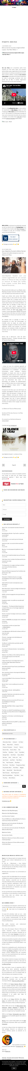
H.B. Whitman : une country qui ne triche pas (12, 539)
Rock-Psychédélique (8, 775)
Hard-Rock (13, 754)
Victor (10, 1014)
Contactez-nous (6, 801)
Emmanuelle (16, 1014)
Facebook (16, 934)
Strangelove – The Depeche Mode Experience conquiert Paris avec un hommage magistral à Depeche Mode (13, 608)
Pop (4, 762)
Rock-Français (6, 772)
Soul (22, 775)
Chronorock (17, 940)
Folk (19, 749)
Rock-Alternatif (17, 770)
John (25, 984)
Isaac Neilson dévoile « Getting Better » (11, 690)
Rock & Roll (9, 770)
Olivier (3, 842)
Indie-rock (15, 757)
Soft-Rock (16, 775)
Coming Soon (19, 227)
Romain (22, 1007)
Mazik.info (7, 1051)
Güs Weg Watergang (12, 810)
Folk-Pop (5, 752)
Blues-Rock (10, 744)
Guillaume (4, 1015)
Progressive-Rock (20, 765)
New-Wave (19, 760)
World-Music (12, 777)
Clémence (4, 1007)
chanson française (10, 118)
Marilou (4, 1020)
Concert (16, 747)
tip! (6, 483)
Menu (14, 7)
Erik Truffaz (19, 309)
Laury (20, 1014)
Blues (4, 744)
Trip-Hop (5, 777)
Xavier (12, 984)
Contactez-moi (19, 1046)
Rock (4, 770)
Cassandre (4, 1024)
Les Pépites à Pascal (12, 950)
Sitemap (4, 1057)
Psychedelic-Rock (7, 767)
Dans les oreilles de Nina (18, 980)
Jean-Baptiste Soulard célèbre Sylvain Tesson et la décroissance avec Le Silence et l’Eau (14, 253)
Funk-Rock (21, 752)
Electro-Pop (5, 749)
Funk (16, 752)
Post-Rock (12, 765)
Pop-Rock (17, 762)
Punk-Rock (15, 767)
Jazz (20, 757)
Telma (12, 999)
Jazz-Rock (12, 760)
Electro (21, 747)
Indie (10, 757)
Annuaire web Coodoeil (12, 1057)
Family (9, 832)
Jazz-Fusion (5, 760)
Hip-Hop (5, 757)
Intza (24, 1005)
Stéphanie (15, 1007)
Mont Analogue (20, 229)
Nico (23, 1014)
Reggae (22, 767)
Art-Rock (21, 742)
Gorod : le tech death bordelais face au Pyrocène (13, 555)
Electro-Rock (13, 749)
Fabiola (9, 1007)
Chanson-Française (7, 747)
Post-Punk (5, 765)
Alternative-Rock (7, 742)
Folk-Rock (11, 752)
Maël (25, 1020)
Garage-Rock (6, 754)
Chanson (16, 744)
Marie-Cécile (20, 1005)
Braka (3, 813)
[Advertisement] (14, 24)
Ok (14, 1068)
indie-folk (19, 116)
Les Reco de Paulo (6, 964)
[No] (26, 1065)
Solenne (16, 984)
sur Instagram (13, 425)
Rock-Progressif (15, 772)
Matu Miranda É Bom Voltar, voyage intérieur (12, 706)
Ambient (15, 742)
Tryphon (12, 816)
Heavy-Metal (21, 754)
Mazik (5, 2)
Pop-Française (9, 762)
